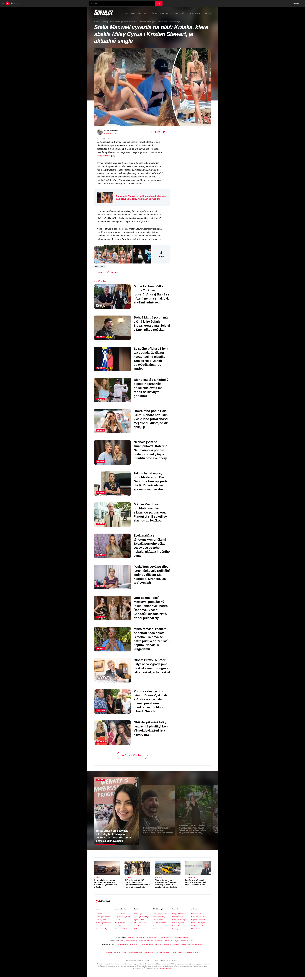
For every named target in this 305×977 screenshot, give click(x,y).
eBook (149, 132)
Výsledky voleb (101, 920)
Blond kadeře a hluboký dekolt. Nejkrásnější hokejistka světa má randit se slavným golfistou (151, 388)
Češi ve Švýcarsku (178, 923)
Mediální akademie (135, 952)
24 (167, 132)
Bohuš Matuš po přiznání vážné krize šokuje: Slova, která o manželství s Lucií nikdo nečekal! (152, 323)
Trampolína (142, 941)
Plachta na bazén (131, 941)
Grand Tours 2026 (121, 929)
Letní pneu (158, 944)
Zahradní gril (184, 941)
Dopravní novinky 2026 (198, 920)
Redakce (124, 952)
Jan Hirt (117, 920)
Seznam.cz (297, 3)
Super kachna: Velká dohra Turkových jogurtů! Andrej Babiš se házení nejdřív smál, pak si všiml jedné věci (151, 294)
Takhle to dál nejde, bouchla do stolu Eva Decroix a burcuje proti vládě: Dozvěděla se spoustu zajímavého (150, 481)
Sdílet (159, 132)
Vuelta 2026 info (120, 914)
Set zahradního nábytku (171, 941)
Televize (164, 13)
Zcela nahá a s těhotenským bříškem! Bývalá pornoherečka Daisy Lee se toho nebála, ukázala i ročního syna (152, 545)
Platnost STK (195, 929)
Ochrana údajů (164, 952)
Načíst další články (132, 755)
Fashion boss (195, 13)
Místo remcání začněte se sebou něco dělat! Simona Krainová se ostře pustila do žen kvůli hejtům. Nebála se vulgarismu (152, 639)
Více (207, 13)
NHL (135, 929)
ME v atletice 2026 (140, 923)
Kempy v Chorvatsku (179, 914)
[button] (152, 87)
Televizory (176, 944)
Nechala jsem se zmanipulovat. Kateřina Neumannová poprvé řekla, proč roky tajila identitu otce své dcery (150, 450)
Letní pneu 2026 (196, 914)
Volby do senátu (101, 926)
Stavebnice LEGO (135, 944)
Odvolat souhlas (176, 952)
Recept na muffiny (159, 917)
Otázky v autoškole (197, 926)
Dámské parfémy (147, 944)
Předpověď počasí (142, 937)
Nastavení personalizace (191, 952)
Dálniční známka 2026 (198, 917)
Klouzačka (158, 941)
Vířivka (192, 941)
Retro (174, 13)
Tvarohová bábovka (159, 923)
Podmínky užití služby (151, 952)
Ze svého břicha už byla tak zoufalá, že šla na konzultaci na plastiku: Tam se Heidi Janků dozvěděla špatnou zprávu (151, 359)
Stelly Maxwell (104, 156)
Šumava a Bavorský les (179, 920)
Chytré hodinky (185, 944)
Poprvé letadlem (177, 917)
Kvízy (183, 13)
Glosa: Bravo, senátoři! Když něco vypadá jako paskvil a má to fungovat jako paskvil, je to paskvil (152, 666)
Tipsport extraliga (139, 920)
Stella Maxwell (100, 267)
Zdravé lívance (158, 920)
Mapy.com (131, 937)
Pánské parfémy (197, 944)
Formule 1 (137, 926)
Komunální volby (101, 929)
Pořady (153, 13)
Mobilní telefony (123, 944)
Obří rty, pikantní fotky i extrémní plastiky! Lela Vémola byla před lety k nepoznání (151, 728)
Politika (142, 13)
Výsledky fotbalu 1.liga (141, 917)
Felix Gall (118, 926)
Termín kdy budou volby (103, 923)
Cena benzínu (164, 937)
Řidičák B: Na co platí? (198, 923)
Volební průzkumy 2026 (103, 917)
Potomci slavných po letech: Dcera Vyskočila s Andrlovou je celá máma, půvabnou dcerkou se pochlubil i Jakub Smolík (151, 701)
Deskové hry (167, 944)
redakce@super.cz (166, 968)
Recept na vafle (158, 926)
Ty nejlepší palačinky (160, 914)
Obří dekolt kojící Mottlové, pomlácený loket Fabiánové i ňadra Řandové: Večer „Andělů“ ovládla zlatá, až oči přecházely (151, 608)
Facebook (109, 952)
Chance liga (138, 914)
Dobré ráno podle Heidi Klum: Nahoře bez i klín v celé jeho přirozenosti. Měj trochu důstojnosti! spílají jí (151, 419)
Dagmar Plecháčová (111, 131)
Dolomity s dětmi (177, 929)
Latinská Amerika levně (179, 926)
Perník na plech (158, 929)
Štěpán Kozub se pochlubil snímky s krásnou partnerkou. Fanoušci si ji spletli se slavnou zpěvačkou (150, 512)
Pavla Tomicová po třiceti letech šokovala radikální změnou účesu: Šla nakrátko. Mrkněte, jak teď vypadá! (152, 575)
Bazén (122, 941)
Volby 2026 (99, 914)
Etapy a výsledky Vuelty (122, 917)
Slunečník (150, 941)
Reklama (117, 952)
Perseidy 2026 (153, 937)
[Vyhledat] (159, 3)
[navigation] (3, 3)
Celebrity (130, 13)
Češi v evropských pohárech (179, 937)
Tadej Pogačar (120, 923)
